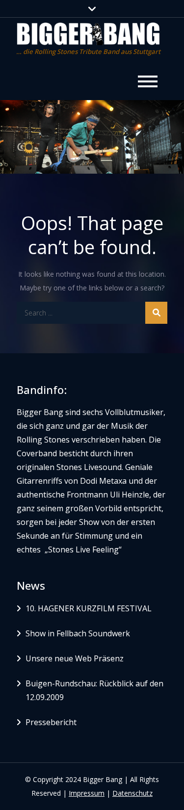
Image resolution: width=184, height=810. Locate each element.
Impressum (87, 793)
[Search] (156, 313)
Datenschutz (132, 793)
